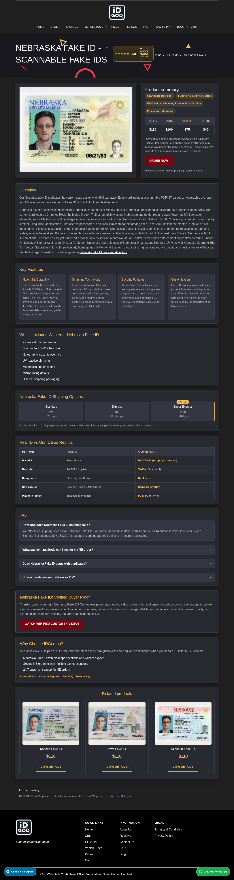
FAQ (145, 26)
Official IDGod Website (43, 874)
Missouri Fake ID (183, 749)
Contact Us (127, 842)
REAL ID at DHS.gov (119, 796)
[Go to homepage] (117, 19)
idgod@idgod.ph (38, 841)
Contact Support (49, 676)
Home (40, 26)
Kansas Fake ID (51, 749)
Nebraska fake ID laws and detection (103, 252)
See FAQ (68, 676)
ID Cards (72, 26)
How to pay (163, 26)
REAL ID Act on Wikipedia (34, 796)
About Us (126, 829)
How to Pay (83, 676)
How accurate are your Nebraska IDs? (48, 577)
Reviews (131, 26)
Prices (114, 26)
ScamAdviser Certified (117, 874)
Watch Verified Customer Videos (52, 623)
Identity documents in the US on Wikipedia (78, 796)
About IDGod (28, 676)
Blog (180, 26)
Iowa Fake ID (117, 749)
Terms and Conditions (168, 829)
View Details (51, 766)
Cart (194, 26)
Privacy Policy (163, 835)
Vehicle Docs (93, 26)
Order (55, 26)
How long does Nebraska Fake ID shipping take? (56, 524)
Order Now (158, 160)
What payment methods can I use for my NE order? (57, 549)
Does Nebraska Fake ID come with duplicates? (54, 563)
